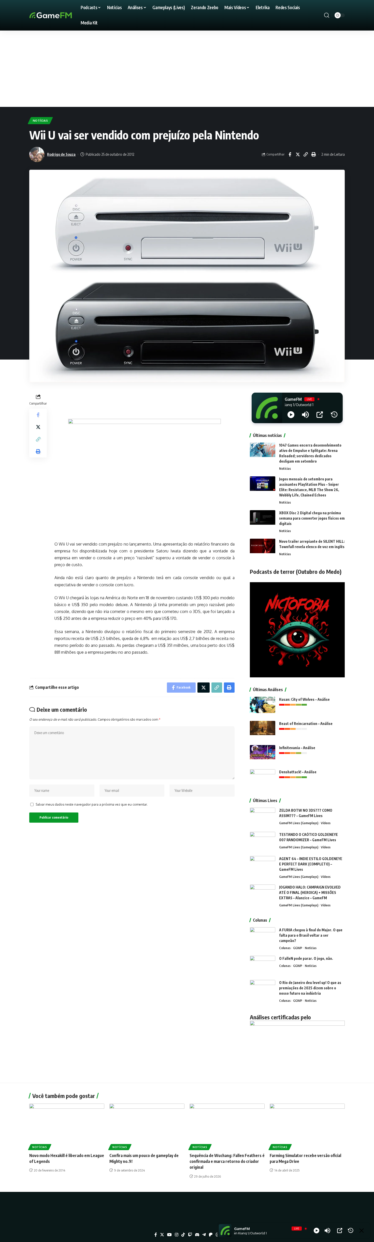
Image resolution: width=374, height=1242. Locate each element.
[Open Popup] (319, 414)
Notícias (40, 120)
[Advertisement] (187, 68)
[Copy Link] (305, 154)
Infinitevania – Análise (297, 748)
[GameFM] (59, 15)
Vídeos (325, 823)
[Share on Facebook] (289, 154)
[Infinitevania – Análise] (262, 754)
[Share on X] (297, 154)
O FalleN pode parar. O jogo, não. (306, 958)
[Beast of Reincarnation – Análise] (262, 730)
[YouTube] (169, 1234)
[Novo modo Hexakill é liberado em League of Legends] (66, 1126)
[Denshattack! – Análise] (262, 778)
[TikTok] (183, 1234)
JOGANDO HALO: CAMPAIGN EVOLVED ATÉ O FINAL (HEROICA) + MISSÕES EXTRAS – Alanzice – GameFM (310, 892)
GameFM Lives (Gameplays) (298, 823)
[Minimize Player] (361, 1230)
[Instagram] (177, 1234)
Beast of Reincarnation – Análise (306, 723)
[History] (334, 414)
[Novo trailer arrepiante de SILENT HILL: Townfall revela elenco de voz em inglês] (262, 548)
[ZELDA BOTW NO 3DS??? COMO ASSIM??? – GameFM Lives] (262, 817)
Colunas (285, 948)
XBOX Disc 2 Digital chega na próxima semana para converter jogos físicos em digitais (312, 518)
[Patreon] (211, 1234)
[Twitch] (190, 1234)
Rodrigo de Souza (61, 154)
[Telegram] (204, 1234)
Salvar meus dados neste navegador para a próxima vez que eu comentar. (92, 804)
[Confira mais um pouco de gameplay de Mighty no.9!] (146, 1126)
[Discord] (197, 1234)
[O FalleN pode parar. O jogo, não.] (262, 965)
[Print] (313, 154)
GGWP (297, 948)
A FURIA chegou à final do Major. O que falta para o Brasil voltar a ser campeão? (310, 935)
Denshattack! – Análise (298, 772)
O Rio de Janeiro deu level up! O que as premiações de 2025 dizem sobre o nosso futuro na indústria (310, 987)
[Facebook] (155, 1234)
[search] (326, 15)
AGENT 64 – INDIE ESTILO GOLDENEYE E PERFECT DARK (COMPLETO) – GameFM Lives (310, 864)
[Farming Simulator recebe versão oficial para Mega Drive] (307, 1126)
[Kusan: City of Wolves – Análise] (262, 706)
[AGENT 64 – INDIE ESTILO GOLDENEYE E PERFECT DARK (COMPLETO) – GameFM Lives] (262, 865)
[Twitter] (162, 1234)
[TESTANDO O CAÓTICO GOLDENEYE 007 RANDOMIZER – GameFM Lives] (262, 841)
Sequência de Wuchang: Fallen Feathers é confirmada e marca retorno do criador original (227, 1161)
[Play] (291, 414)
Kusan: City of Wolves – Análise (304, 699)
